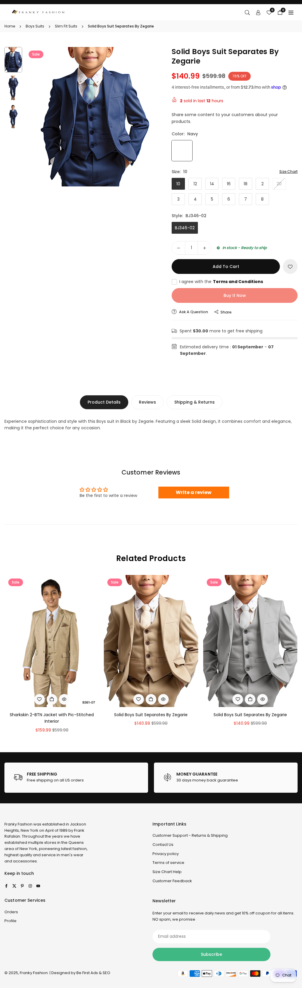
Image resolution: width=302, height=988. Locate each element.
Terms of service (168, 862)
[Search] (247, 12)
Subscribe (211, 954)
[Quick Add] (52, 699)
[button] (153, 116)
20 (279, 184)
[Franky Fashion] (38, 12)
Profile (10, 921)
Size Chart (288, 171)
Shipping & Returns (194, 402)
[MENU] (290, 12)
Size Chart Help (167, 872)
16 (229, 184)
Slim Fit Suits (66, 26)
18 (245, 184)
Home (9, 26)
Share (226, 312)
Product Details (104, 402)
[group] (94, 116)
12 (195, 184)
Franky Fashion (18, 824)
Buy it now (235, 295)
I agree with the (221, 282)
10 (178, 184)
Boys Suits (35, 26)
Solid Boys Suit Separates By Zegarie (151, 715)
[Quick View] (64, 699)
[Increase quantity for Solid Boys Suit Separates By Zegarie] (204, 247)
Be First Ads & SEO (93, 973)
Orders (11, 912)
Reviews (147, 402)
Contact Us (162, 844)
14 (212, 184)
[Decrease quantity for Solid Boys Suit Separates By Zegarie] (178, 247)
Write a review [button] (193, 492)
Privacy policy (165, 854)
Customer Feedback (172, 881)
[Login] (258, 12)
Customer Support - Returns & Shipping (190, 835)
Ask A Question (193, 312)
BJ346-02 (185, 228)
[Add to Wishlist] (290, 266)
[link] (76, 778)
